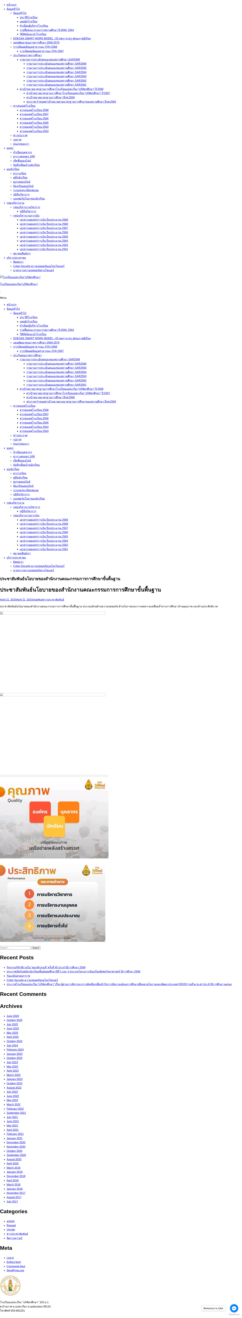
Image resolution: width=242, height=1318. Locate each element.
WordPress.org (15, 1270)
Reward (11, 1225)
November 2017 (16, 1193)
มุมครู (10, 148)
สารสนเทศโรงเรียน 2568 (34, 110)
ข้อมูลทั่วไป (13, 9)
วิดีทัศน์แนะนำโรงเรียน (33, 34)
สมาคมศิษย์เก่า (22, 253)
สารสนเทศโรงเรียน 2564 (34, 127)
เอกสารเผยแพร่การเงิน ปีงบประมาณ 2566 (44, 232)
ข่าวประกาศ (20, 135)
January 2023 (15, 1079)
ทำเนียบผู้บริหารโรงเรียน (34, 25)
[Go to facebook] (234, 1308)
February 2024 (15, 1049)
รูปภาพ (17, 139)
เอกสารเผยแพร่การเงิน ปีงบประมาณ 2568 (44, 224)
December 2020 (16, 1142)
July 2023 (12, 1062)
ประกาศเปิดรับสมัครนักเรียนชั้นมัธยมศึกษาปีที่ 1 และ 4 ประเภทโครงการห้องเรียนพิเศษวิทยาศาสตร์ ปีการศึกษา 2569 (73, 971)
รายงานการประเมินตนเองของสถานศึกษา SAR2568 (50, 59)
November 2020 (16, 1146)
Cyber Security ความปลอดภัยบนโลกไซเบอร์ (39, 266)
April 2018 (13, 1180)
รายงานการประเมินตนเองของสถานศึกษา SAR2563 (56, 76)
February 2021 (15, 1134)
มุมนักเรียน (13, 169)
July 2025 (12, 1024)
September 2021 (16, 1113)
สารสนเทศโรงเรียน (24, 105)
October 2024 (14, 1041)
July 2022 (12, 1091)
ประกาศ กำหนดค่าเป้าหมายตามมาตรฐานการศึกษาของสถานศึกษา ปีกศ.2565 (71, 101)
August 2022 (14, 1087)
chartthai (38, 599)
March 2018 (13, 1184)
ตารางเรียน (19, 173)
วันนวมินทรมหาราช (18, 975)
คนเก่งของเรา (21, 144)
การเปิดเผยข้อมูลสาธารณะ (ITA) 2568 (35, 46)
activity (11, 1221)
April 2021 (13, 1130)
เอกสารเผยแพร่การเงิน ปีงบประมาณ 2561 (44, 249)
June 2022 (13, 1096)
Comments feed (16, 1266)
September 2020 (16, 1155)
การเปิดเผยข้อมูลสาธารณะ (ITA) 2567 (42, 51)
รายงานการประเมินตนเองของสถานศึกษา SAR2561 (56, 84)
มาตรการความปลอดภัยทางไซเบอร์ (33, 270)
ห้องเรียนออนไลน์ (23, 186)
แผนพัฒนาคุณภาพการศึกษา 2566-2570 (36, 42)
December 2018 (16, 1176)
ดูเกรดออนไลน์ (21, 181)
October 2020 (14, 1151)
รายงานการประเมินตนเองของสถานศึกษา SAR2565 (56, 68)
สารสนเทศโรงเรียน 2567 (34, 114)
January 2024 (15, 1054)
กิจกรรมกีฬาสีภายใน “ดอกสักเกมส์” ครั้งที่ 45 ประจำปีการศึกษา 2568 (46, 967)
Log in (10, 1257)
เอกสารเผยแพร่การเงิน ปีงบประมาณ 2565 (44, 236)
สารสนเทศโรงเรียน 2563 (34, 131)
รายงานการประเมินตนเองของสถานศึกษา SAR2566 (56, 63)
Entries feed (14, 1262)
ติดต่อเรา (18, 262)
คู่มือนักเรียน (20, 177)
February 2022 (15, 1108)
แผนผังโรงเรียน (28, 21)
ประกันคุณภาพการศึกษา (27, 55)
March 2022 (13, 1104)
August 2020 (14, 1159)
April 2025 (13, 1037)
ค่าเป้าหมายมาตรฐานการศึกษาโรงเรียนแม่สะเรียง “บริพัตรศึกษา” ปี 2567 (68, 93)
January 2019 (15, 1172)
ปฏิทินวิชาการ (21, 194)
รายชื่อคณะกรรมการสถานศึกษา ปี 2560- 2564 (47, 30)
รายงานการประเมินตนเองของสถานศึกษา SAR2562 (56, 80)
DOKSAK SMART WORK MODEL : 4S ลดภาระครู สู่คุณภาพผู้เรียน (52, 38)
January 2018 (15, 1189)
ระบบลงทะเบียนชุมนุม (26, 190)
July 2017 (12, 1201)
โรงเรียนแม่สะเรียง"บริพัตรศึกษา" (19, 284)
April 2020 (13, 1163)
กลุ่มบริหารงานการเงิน (26, 215)
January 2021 (15, 1138)
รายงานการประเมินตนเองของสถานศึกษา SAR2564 (56, 72)
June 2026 (13, 1016)
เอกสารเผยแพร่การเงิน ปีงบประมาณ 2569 (44, 219)
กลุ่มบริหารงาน (15, 203)
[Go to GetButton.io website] (234, 1315)
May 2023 (12, 1066)
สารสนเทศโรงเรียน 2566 (34, 118)
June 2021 (13, 1121)
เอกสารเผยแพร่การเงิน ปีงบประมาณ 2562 (44, 245)
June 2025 (13, 1028)
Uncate (11, 1229)
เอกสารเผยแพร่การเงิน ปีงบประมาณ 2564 (44, 240)
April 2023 (13, 1070)
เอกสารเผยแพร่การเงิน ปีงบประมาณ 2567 (44, 228)
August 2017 (14, 1197)
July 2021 (12, 1117)
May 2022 (12, 1100)
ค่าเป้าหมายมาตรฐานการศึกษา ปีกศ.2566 (50, 97)
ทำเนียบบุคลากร (22, 152)
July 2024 (12, 1045)
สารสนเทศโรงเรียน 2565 (34, 122)
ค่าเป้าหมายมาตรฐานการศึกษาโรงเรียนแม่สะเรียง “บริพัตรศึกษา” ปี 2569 (61, 89)
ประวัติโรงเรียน (28, 17)
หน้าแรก (11, 4)
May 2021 (12, 1125)
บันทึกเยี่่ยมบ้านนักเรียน (26, 165)
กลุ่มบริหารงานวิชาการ (26, 207)
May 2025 (12, 1032)
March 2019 (13, 1167)
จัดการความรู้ (14, 1238)
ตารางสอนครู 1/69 (24, 156)
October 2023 (14, 1058)
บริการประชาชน (16, 257)
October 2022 (14, 1083)
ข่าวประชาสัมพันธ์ (53, 599)
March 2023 (13, 1075)
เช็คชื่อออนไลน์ (22, 160)
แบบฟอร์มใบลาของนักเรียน (29, 198)
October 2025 (14, 1020)
